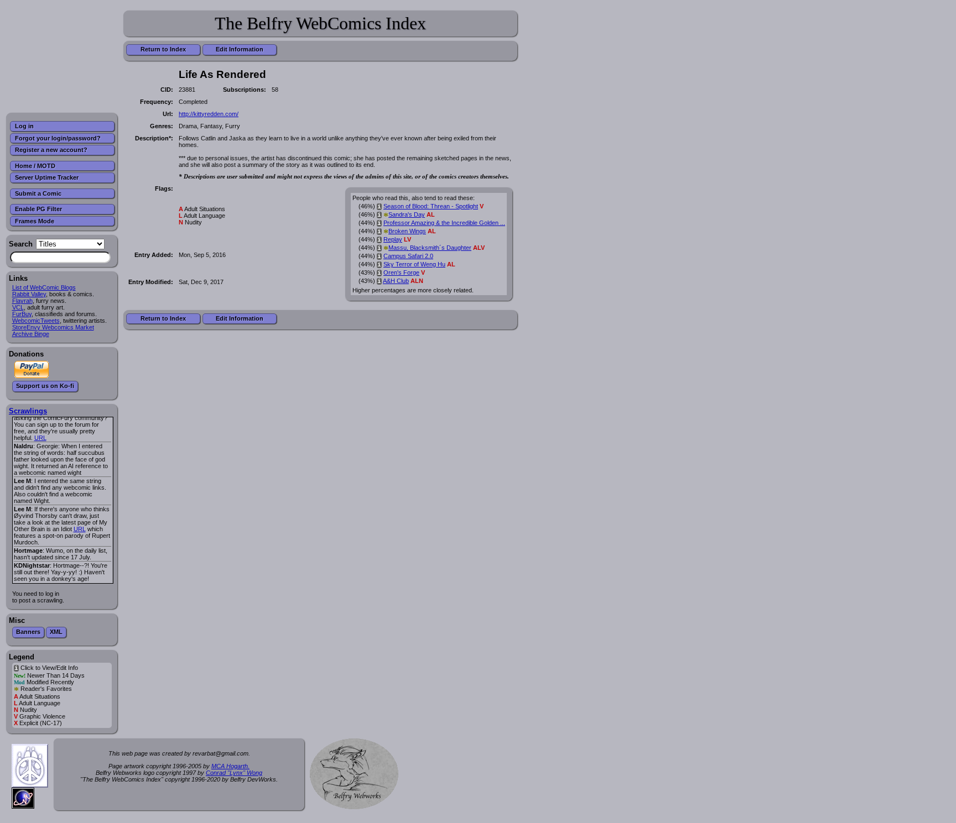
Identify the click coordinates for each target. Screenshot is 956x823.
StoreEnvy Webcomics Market (53, 327)
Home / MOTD (35, 165)
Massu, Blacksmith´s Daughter (429, 247)
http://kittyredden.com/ (208, 114)
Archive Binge (30, 334)
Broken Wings (407, 231)
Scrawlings (28, 411)
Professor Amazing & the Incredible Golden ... (444, 222)
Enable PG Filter (38, 209)
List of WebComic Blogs (44, 287)
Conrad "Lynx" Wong (234, 772)
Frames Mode (34, 221)
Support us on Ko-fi (45, 385)
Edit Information (239, 49)
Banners (28, 631)
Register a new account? (51, 149)
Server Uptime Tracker (47, 177)
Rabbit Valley (29, 294)
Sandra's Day (406, 214)
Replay (392, 239)
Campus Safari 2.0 (408, 256)
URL (40, 437)
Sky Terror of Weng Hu (414, 264)
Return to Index (163, 49)
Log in (24, 126)
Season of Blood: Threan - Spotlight (430, 206)
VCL (18, 307)
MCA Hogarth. (230, 766)
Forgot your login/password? (58, 138)
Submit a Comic (38, 193)
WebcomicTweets (36, 320)
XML (56, 631)
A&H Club (396, 280)
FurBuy (22, 314)
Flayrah (22, 300)
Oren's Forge (401, 272)
